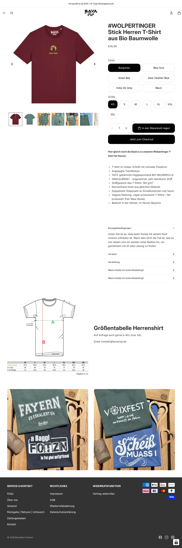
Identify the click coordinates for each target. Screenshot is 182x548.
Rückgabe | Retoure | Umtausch (25, 511)
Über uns (12, 499)
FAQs (10, 493)
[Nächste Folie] (96, 65)
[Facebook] (160, 537)
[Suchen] (12, 13)
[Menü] (4, 13)
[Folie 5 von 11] (72, 119)
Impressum (56, 493)
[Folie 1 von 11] (15, 119)
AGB (52, 499)
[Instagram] (166, 537)
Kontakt (11, 524)
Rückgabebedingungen (119, 228)
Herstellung (114, 262)
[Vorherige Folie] (11, 65)
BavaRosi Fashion (24, 537)
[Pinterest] (173, 537)
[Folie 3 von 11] (44, 119)
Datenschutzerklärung (63, 511)
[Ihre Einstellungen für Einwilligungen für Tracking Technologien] (176, 542)
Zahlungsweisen (16, 518)
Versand (112, 254)
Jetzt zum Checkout (141, 139)
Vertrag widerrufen (104, 493)
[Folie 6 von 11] (86, 119)
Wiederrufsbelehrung (62, 505)
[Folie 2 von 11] (29, 119)
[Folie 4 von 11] (58, 119)
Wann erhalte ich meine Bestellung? (126, 270)
